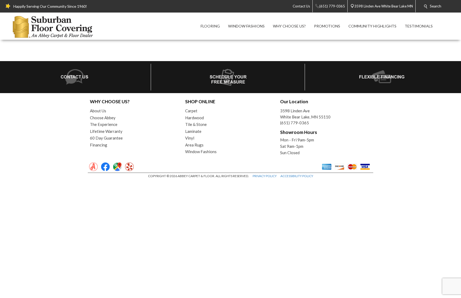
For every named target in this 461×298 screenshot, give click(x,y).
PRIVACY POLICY (265, 176)
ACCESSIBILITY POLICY (296, 176)
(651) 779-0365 (294, 122)
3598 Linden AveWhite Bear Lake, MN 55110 (305, 113)
